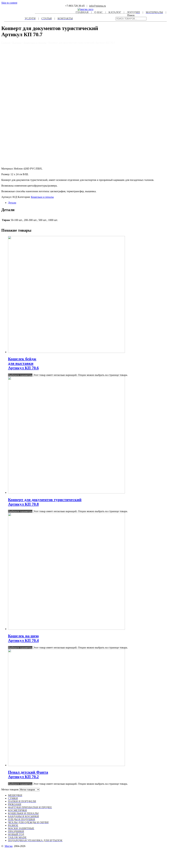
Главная (5, 42)
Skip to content (9, 2)
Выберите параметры (20, 375)
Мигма (9, 846)
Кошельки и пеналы (35, 42)
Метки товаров (10, 789)
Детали (12, 202)
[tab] (89, 202)
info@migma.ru (97, 5)
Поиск (131, 15)
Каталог (17, 42)
